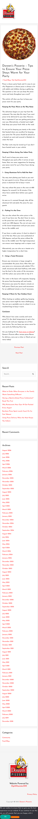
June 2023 (5, 579)
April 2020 (6, 707)
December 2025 (8, 478)
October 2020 (7, 686)
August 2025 (6, 492)
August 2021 (6, 652)
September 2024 (8, 530)
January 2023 (7, 596)
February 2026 (7, 471)
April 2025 (6, 506)
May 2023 (6, 582)
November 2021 (7, 641)
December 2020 (8, 679)
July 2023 (5, 575)
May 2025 (6, 502)
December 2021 (7, 638)
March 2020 (6, 711)
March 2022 (6, 627)
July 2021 (5, 655)
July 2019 (5, 718)
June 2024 (5, 541)
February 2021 (7, 673)
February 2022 (7, 631)
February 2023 (7, 593)
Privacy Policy (32, 794)
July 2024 (5, 537)
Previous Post (19, 347)
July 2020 (5, 697)
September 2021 (8, 648)
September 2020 (8, 690)
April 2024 (6, 548)
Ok (5, 817)
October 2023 (7, 568)
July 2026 (5, 454)
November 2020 (8, 683)
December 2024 (8, 520)
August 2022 (6, 610)
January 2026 (7, 474)
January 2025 (7, 516)
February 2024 (7, 554)
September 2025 (8, 488)
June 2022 (5, 617)
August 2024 (6, 534)
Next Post (19, 353)
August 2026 (6, 450)
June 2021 (5, 659)
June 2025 (5, 499)
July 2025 (5, 495)
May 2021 (5, 662)
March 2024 (6, 551)
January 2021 (6, 676)
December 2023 (8, 561)
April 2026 (6, 464)
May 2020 (6, 704)
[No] (15, 817)
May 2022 (6, 620)
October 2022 (7, 603)
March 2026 (6, 468)
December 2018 (7, 721)
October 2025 (7, 485)
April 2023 (6, 586)
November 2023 (8, 565)
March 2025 (6, 509)
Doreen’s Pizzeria (26, 802)
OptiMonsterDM (19, 786)
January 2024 (7, 558)
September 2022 (8, 607)
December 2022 (8, 600)
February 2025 (7, 513)
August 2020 (6, 693)
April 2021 (5, 666)
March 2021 (6, 669)
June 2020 (6, 700)
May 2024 (6, 544)
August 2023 (6, 572)
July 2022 (5, 614)
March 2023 (6, 589)
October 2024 (7, 527)
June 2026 (5, 457)
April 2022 (6, 624)
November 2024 (8, 523)
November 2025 (8, 481)
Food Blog (7, 80)
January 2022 (7, 634)
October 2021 (7, 645)
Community (6, 737)
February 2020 (7, 714)
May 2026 (6, 461)
